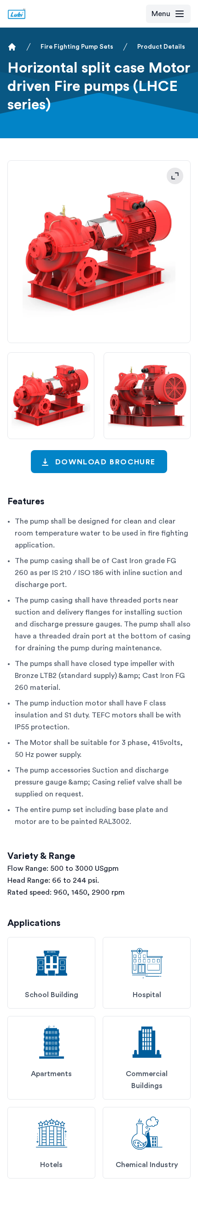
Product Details (161, 47)
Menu (160, 13)
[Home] (12, 46)
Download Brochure (105, 462)
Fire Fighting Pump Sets (77, 47)
